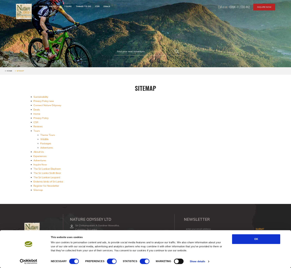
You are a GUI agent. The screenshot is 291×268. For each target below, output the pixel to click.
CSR (97, 6)
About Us (54, 6)
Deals (107, 6)
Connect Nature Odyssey (47, 105)
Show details (197, 261)
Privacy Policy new (44, 101)
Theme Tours (47, 135)
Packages (45, 143)
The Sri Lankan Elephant (47, 168)
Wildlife (44, 139)
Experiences (40, 156)
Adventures (46, 147)
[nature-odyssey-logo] (24, 11)
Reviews (38, 126)
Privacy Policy (41, 118)
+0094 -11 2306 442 (239, 7)
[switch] (112, 261)
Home (42, 6)
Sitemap (38, 190)
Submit (260, 229)
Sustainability (41, 96)
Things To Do (83, 6)
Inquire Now (264, 7)
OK (256, 239)
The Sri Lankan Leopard (47, 177)
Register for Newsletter (46, 185)
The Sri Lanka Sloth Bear (47, 173)
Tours (68, 6)
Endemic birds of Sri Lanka (48, 181)
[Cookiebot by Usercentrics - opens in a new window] (28, 261)
